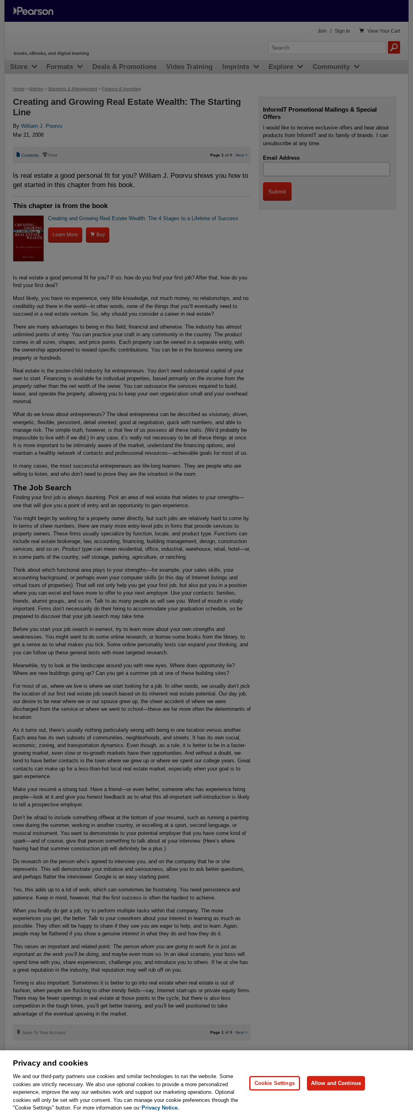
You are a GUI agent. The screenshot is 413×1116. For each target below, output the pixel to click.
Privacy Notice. (160, 1108)
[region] (206, 1083)
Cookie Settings (274, 1083)
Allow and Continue (336, 1083)
